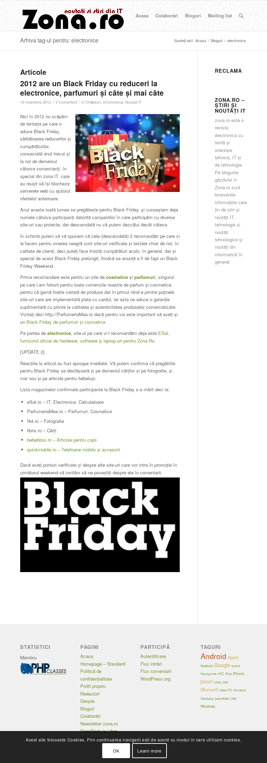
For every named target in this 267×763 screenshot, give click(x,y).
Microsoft (209, 689)
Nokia (223, 690)
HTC (221, 674)
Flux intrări (151, 663)
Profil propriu (93, 686)
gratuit (236, 666)
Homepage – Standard (102, 663)
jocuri (206, 681)
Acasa (86, 656)
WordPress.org (155, 678)
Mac (225, 682)
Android (213, 656)
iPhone (238, 673)
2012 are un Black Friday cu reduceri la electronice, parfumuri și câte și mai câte (92, 88)
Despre (87, 701)
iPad (228, 674)
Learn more (149, 751)
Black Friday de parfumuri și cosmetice (65, 322)
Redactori (89, 693)
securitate (222, 698)
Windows (208, 706)
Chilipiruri (93, 102)
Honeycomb (209, 674)
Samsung (207, 698)
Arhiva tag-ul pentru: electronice (59, 40)
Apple (233, 657)
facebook (207, 666)
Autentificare (153, 656)
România (240, 690)
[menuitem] (142, 15)
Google (222, 664)
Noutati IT (133, 102)
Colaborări (90, 716)
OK (116, 751)
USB (233, 698)
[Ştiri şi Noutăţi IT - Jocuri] (72, 15)
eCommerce (113, 102)
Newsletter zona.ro (99, 723)
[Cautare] (241, 15)
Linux (217, 682)
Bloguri (87, 708)
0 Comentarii (66, 102)
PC (230, 690)
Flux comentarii (155, 671)
